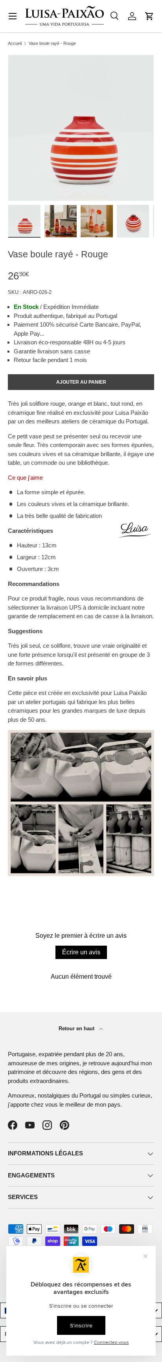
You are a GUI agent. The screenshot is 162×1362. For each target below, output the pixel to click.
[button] (149, 16)
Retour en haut (77, 1028)
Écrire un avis (81, 952)
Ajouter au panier (81, 382)
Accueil (15, 43)
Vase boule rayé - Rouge (52, 43)
